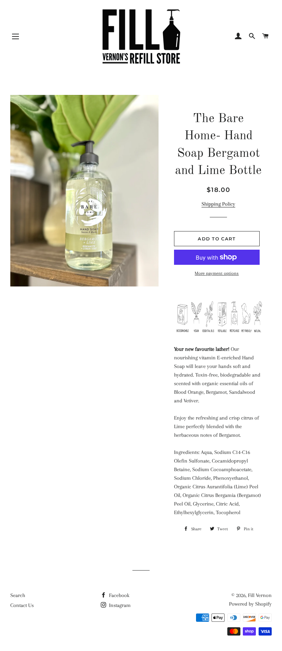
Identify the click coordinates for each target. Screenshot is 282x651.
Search (17, 595)
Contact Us (22, 605)
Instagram (119, 605)
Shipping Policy (218, 204)
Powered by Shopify (250, 604)
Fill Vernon (260, 595)
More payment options (217, 273)
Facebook (118, 595)
